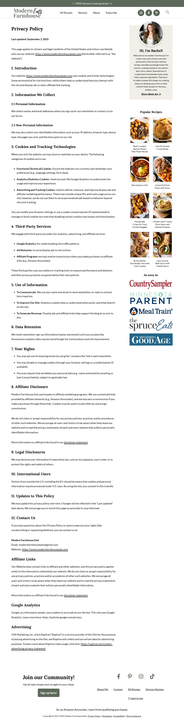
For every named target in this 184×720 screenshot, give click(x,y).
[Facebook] (148, 12)
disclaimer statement (76, 442)
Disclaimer (107, 716)
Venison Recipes (155, 689)
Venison (82, 12)
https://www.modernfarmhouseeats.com (58, 53)
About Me (102, 689)
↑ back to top (135, 698)
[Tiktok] (152, 676)
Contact (118, 689)
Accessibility (119, 716)
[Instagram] (141, 12)
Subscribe (111, 12)
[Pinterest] (156, 12)
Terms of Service (133, 716)
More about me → (151, 94)
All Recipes (66, 12)
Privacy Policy (94, 716)
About (96, 12)
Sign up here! (48, 693)
